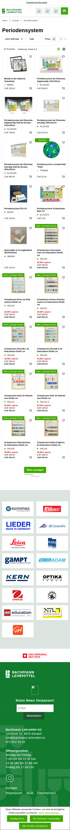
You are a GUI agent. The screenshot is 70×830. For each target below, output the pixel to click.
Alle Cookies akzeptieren (35, 826)
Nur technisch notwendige (46, 818)
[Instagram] (10, 778)
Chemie (15, 21)
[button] (58, 49)
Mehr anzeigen (35, 469)
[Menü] (64, 11)
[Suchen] (39, 11)
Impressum (14, 793)
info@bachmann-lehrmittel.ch (25, 737)
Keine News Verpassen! (35, 700)
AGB (29, 793)
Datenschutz (46, 793)
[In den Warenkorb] (30, 88)
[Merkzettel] (47, 11)
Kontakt (11, 788)
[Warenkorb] (56, 11)
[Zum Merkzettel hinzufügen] (30, 56)
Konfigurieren (17, 818)
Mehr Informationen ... (50, 812)
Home (4, 21)
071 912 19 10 (15, 741)
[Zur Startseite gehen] (12, 11)
